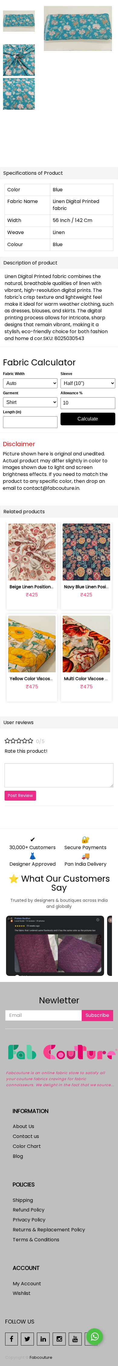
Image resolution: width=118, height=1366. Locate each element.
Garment (10, 393)
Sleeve (66, 374)
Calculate (87, 418)
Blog (18, 1156)
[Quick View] (46, 572)
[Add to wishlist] (31, 572)
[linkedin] (43, 1338)
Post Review (20, 795)
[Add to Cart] (17, 572)
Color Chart (27, 1146)
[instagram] (59, 1338)
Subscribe (97, 1015)
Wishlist (22, 1293)
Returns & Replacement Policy (49, 1229)
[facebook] (11, 1338)
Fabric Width (14, 374)
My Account (27, 1283)
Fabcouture (41, 1357)
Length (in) (12, 412)
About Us (23, 1126)
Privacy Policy (29, 1219)
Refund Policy (28, 1209)
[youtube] (75, 1338)
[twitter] (27, 1338)
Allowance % (72, 393)
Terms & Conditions (36, 1239)
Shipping (23, 1200)
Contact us (26, 1136)
